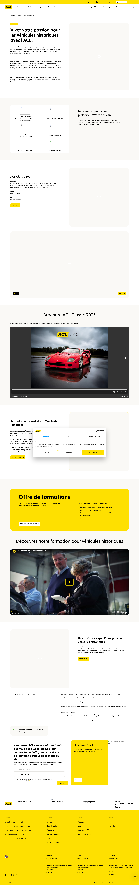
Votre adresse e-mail (22, 774)
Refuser (46, 452)
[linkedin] (8, 875)
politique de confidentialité (22, 780)
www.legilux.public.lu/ (94, 720)
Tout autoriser (93, 452)
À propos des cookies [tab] (93, 436)
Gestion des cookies (85, 882)
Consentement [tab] (45, 436)
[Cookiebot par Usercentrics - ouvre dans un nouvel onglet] (97, 431)
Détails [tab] (70, 436)
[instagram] (14, 875)
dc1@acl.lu (13, 451)
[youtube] (17, 875)
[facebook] (5, 875)
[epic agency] (129, 882)
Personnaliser (68, 452)
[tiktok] (11, 875)
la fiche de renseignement (27, 447)
